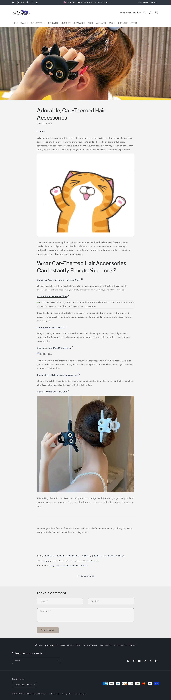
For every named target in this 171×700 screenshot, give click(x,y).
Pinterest (84, 566)
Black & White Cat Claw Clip (52, 391)
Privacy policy (67, 694)
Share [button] (42, 131)
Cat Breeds (98, 556)
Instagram (53, 566)
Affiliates (39, 645)
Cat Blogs (49, 645)
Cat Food (60, 556)
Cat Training (86, 556)
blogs (46, 561)
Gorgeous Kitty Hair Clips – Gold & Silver (58, 279)
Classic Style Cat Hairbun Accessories (57, 375)
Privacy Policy (120, 645)
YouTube (76, 566)
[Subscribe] (57, 661)
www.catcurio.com (92, 561)
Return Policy (106, 645)
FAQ (78, 645)
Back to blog (87, 576)
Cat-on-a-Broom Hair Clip (51, 327)
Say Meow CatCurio (65, 645)
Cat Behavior (50, 556)
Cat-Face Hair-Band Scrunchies (54, 347)
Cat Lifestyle (109, 556)
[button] (24, 23)
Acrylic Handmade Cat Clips (52, 296)
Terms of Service (90, 645)
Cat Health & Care (73, 556)
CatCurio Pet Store (26, 694)
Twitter (69, 566)
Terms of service (80, 694)
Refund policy (54, 694)
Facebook (61, 566)
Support (132, 645)
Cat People (120, 556)
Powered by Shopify (40, 694)
